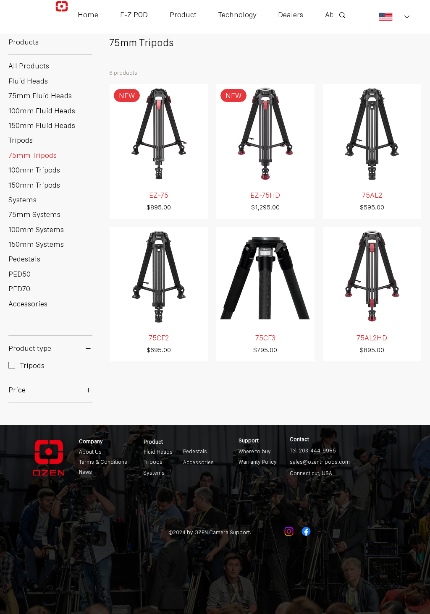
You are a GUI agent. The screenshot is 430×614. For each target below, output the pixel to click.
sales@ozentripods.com (320, 462)
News (85, 472)
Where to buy (255, 451)
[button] (183, 14)
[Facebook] (306, 531)
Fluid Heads (158, 452)
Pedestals (195, 451)
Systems (154, 473)
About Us (90, 452)
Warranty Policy (258, 462)
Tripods (153, 462)
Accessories (198, 462)
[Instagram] (289, 531)
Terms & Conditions (103, 462)
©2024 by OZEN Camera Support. (209, 532)
